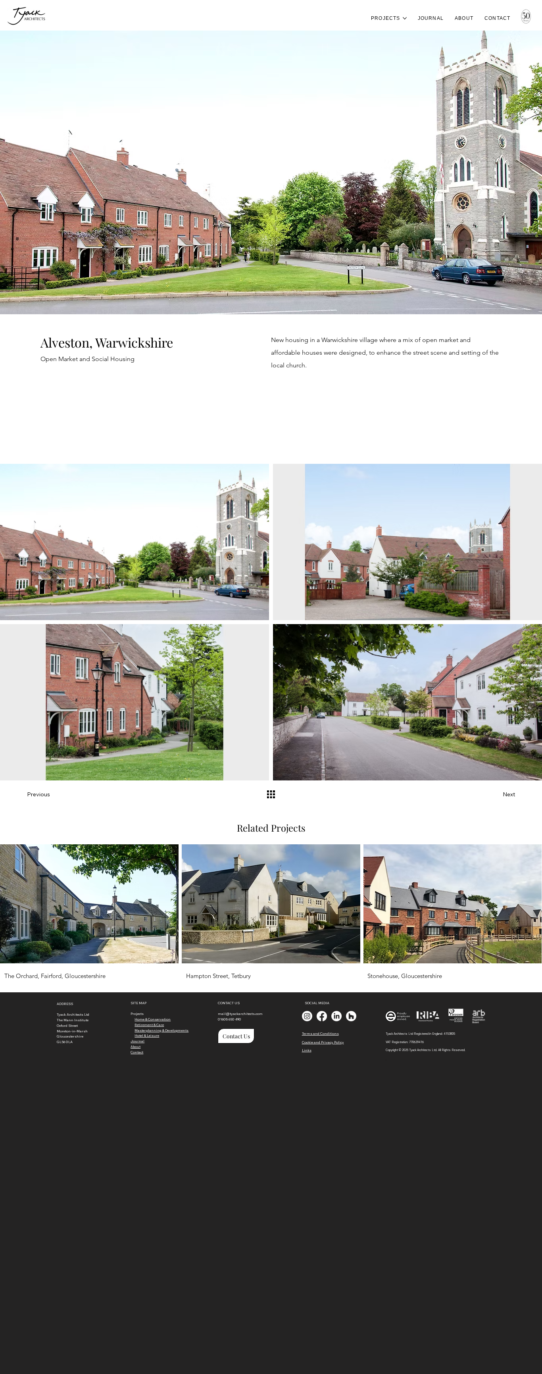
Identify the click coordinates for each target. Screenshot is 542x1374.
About (135, 1046)
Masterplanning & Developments (161, 1030)
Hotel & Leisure (147, 1035)
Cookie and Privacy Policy (323, 1042)
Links (306, 1050)
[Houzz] (351, 1016)
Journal (137, 1041)
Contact (137, 1052)
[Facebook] (322, 1016)
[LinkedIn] (336, 1016)
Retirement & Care (149, 1024)
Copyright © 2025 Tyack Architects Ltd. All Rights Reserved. (425, 1050)
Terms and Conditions (320, 1033)
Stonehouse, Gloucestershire (404, 976)
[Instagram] (307, 1016)
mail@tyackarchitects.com (240, 1013)
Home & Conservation (153, 1019)
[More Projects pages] (405, 18)
